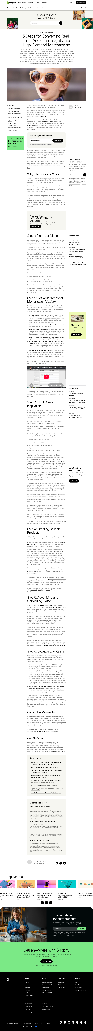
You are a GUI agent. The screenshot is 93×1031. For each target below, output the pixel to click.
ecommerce (31, 125)
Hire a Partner (45, 987)
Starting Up (23, 8)
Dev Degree (61, 987)
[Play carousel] (46, 902)
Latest (37, 8)
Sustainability (28, 1006)
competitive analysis (54, 607)
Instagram (52, 645)
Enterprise (44, 2)
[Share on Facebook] (57, 863)
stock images (31, 571)
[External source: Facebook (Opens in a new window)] (61, 1022)
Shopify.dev (61, 982)
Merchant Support (47, 982)
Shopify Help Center (47, 984)
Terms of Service (27, 1023)
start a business (47, 121)
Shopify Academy (46, 990)
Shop (76, 982)
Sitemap (48, 1023)
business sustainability (46, 605)
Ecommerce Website (47, 1012)
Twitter (46, 645)
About (26, 982)
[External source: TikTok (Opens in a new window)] (77, 1022)
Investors (27, 984)
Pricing (38, 2)
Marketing (31, 8)
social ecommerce (43, 731)
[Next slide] (50, 902)
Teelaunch (34, 590)
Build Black (28, 1009)
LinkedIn (56, 751)
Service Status (29, 995)
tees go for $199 (58, 551)
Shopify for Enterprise (80, 990)
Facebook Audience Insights (41, 350)
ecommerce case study (56, 461)
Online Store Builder (47, 1006)
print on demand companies (57, 579)
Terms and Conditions (74, 184)
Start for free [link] (58, 140)
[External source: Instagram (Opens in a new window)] (73, 1022)
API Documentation (63, 984)
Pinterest (62, 645)
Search (83, 8)
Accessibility (28, 1012)
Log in (71, 2)
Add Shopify (73, 481)
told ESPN (43, 116)
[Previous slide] (42, 902)
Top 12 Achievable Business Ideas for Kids (44, 767)
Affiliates (27, 990)
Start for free (81, 2)
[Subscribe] (60, 23)
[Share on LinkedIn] (64, 863)
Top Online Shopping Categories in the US (44, 785)
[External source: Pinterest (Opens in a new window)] (85, 1022)
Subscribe (82, 928)
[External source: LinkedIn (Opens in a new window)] (81, 1022)
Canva (53, 568)
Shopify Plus (78, 987)
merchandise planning (42, 165)
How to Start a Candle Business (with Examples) (46, 793)
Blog (8, 8)
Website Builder (46, 1009)
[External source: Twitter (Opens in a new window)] (65, 1022)
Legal (26, 992)
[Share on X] (60, 863)
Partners (27, 987)
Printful (48, 590)
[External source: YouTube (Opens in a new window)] (69, 1022)
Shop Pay (77, 984)
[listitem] (46, 890)
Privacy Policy (70, 935)
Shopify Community (47, 992)
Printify (40, 590)
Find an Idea (14, 8)
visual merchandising (53, 496)
